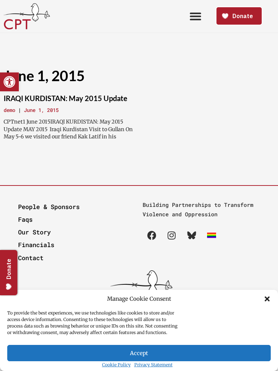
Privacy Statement (153, 364)
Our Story (34, 232)
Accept (139, 353)
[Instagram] (172, 235)
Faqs (25, 219)
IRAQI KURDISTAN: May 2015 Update (65, 98)
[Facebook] (152, 235)
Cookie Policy (116, 364)
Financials (36, 245)
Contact (30, 258)
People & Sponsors (49, 207)
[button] (267, 299)
